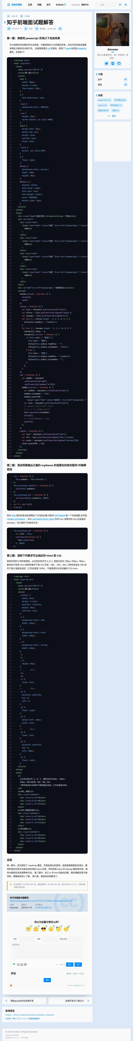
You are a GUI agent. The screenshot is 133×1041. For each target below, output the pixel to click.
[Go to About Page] (112, 29)
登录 (69, 964)
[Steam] (112, 63)
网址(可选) (63, 939)
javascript (52, 28)
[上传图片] (21, 964)
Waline (77, 985)
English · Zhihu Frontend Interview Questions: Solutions (29, 1015)
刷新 (47, 980)
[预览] (25, 964)
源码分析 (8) (103, 110)
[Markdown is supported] (14, 964)
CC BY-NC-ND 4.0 (43, 907)
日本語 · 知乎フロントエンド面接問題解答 (22, 1018)
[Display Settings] (120, 5)
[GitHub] (119, 63)
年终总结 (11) (116, 105)
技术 (31, 28)
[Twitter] (106, 63)
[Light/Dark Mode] (126, 5)
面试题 (42, 28)
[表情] (18, 964)
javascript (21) (104, 100)
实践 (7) (115, 110)
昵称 (15, 939)
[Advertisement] (113, 141)
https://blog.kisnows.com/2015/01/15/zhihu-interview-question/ (41, 900)
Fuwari (16, 1035)
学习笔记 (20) (120, 100)
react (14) (102, 105)
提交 (78, 964)
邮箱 (38, 939)
